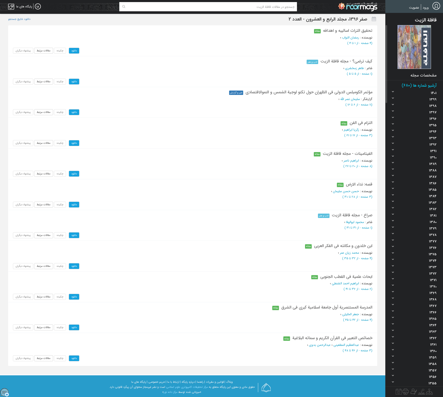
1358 (433, 364)
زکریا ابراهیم (351, 129)
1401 (434, 93)
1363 (433, 332)
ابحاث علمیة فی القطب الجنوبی (346, 276)
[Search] (123, 6)
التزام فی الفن (361, 123)
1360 (433, 351)
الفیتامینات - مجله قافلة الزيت (347, 153)
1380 (433, 222)
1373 (433, 267)
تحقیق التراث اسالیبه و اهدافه (347, 30)
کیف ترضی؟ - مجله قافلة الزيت (346, 61)
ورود (426, 7)
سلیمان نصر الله (350, 99)
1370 (433, 286)
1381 (433, 215)
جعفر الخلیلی (350, 314)
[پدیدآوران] (413, 393)
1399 (433, 99)
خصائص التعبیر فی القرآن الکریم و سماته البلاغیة (332, 338)
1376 (433, 248)
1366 (433, 312)
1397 (433, 112)
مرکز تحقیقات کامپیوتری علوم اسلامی (187, 387)
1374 (433, 261)
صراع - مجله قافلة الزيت (352, 215)
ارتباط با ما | (172, 382)
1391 (433, 151)
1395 (433, 125)
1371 (433, 280)
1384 (433, 196)
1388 (433, 170)
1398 (433, 106)
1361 (433, 344)
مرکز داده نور (170, 392)
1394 (433, 132)
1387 (433, 177)
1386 (433, 183)
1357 (433, 370)
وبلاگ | (228, 382)
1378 (433, 235)
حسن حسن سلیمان (346, 191)
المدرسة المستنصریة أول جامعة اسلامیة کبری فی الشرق (326, 307)
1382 (433, 209)
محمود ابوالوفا (355, 222)
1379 (433, 228)
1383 (433, 203)
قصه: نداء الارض (359, 184)
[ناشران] (406, 393)
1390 (433, 157)
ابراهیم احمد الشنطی (345, 283)
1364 (433, 325)
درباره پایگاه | (187, 382)
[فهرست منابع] (429, 393)
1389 (433, 164)
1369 (433, 293)
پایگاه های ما (138, 382)
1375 (433, 254)
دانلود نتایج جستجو (19, 19)
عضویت (414, 7)
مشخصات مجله (423, 75)
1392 (433, 144)
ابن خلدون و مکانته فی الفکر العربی (343, 246)
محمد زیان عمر (349, 252)
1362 (433, 338)
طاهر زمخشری (354, 68)
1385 (433, 190)
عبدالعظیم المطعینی (346, 344)
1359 (433, 357)
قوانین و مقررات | (214, 382)
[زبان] (38, 6)
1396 (433, 119)
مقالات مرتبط (44, 51)
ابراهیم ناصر (351, 160)
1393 (433, 138)
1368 (433, 299)
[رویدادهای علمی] (399, 393)
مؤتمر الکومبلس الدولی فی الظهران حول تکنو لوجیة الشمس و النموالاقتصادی (308, 92)
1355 (432, 383)
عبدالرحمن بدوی (320, 344)
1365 (433, 319)
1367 (433, 306)
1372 (433, 273)
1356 (433, 377)
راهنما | (199, 382)
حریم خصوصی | (156, 382)
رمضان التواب (350, 37)
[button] (414, 47)
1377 (433, 241)
